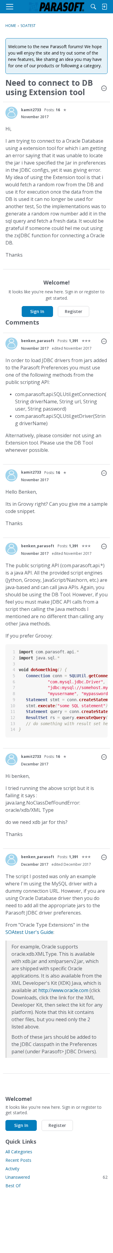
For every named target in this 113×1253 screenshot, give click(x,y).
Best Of (12, 1185)
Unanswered (56, 1177)
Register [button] (73, 311)
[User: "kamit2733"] (11, 113)
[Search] (93, 6)
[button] (104, 89)
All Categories (18, 1152)
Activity (12, 1168)
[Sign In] (104, 6)
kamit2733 (31, 109)
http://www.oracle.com (63, 990)
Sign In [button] (37, 311)
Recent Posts (18, 1160)
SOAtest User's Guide (29, 932)
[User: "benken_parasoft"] (11, 344)
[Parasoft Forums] (56, 6)
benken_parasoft (37, 340)
